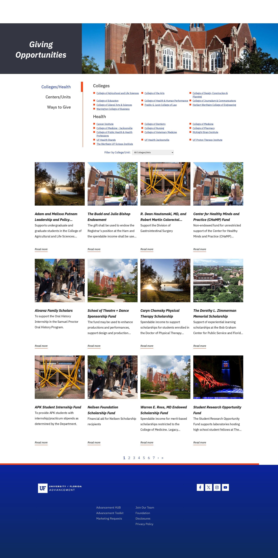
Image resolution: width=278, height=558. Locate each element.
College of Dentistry (155, 124)
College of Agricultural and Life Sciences (118, 93)
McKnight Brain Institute (205, 132)
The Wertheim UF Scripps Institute (115, 144)
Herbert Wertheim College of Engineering (214, 104)
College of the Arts (154, 93)
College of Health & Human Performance (166, 100)
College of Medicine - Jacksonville (114, 128)
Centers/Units (58, 97)
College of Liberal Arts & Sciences (114, 104)
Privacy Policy (144, 524)
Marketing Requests (109, 518)
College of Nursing (154, 128)
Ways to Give (59, 107)
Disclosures (143, 518)
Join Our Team (145, 507)
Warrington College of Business (113, 108)
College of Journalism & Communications (214, 100)
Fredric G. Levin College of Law (161, 104)
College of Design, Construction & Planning (210, 95)
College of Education (107, 100)
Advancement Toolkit (110, 513)
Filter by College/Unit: (117, 152)
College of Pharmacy (204, 128)
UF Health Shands (106, 139)
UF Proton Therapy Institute (207, 139)
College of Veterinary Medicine (161, 132)
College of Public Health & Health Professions (114, 134)
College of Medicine (203, 124)
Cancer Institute (105, 124)
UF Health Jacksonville (157, 139)
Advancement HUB (108, 507)
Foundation (143, 513)
